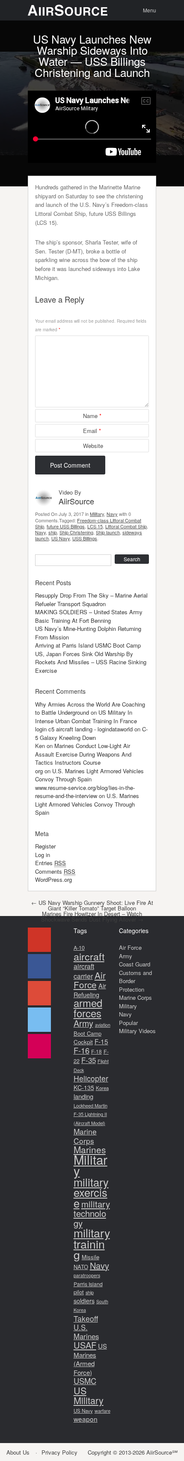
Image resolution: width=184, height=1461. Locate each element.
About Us (18, 1452)
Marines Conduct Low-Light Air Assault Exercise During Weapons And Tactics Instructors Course (83, 754)
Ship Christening (76, 532)
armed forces (88, 1008)
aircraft (89, 956)
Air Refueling (90, 990)
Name (92, 415)
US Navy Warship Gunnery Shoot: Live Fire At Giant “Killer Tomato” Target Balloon (92, 905)
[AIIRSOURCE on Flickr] (39, 1046)
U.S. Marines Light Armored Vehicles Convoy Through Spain (89, 775)
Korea (102, 1087)
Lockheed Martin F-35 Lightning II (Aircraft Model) (90, 1114)
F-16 (81, 1050)
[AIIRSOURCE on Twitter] (39, 1019)
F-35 (88, 1060)
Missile (90, 1257)
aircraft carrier (84, 971)
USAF (85, 1345)
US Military (89, 1395)
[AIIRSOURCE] (67, 10)
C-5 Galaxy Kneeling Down (91, 733)
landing (83, 1096)
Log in (42, 855)
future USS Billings (66, 526)
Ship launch (108, 532)
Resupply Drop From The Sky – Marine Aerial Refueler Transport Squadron (91, 599)
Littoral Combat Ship (126, 526)
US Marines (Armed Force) (90, 1359)
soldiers (84, 1300)
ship (52, 532)
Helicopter (91, 1078)
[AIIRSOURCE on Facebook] (39, 966)
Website (93, 445)
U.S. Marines (86, 1331)
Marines (90, 1149)
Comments (55, 871)
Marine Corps (85, 1136)
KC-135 (84, 1087)
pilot (79, 1292)
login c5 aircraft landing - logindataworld (84, 729)
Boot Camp (87, 1033)
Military (97, 513)
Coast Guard (134, 964)
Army (83, 1023)
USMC (85, 1380)
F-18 (96, 1051)
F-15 (101, 1041)
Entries (50, 863)
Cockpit (83, 1042)
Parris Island (88, 1283)
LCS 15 (95, 526)
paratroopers (87, 1275)
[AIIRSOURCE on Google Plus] (39, 993)
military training (92, 1243)
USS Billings (84, 538)
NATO (81, 1267)
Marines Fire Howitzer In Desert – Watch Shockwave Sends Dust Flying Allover (92, 916)
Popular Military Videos (137, 1027)
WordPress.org (53, 879)
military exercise (91, 1192)
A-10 (79, 947)
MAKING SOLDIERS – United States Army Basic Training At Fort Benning (88, 616)
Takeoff (86, 1318)
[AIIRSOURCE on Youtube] (39, 940)
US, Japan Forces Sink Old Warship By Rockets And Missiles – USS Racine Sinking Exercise (90, 662)
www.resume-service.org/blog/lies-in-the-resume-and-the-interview (85, 792)
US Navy (60, 538)
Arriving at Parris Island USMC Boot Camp (88, 645)
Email (92, 430)
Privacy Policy (59, 1452)
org (39, 771)
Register (45, 846)
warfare (102, 1410)
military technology (92, 1213)
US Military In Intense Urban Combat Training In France (86, 716)
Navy (112, 513)
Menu (149, 10)
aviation (102, 1025)
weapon (86, 1418)
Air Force (90, 980)
